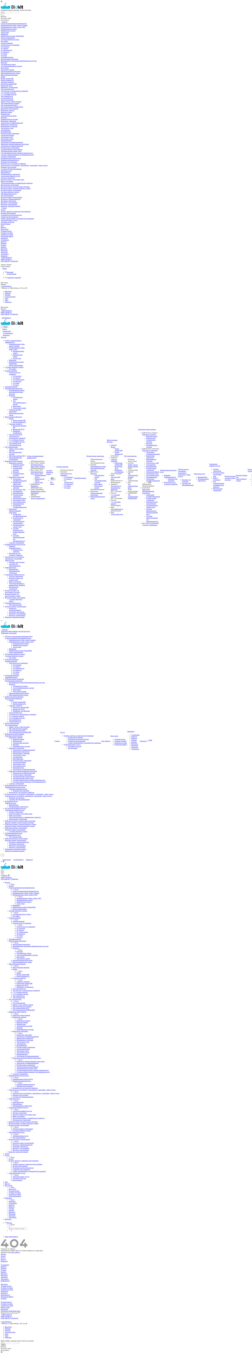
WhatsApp (8, 302)
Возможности (5, 1295)
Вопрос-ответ (5, 1307)
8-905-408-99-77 (9, 261)
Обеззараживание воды (20, 1136)
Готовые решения (18, 921)
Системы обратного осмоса (22, 914)
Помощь (3, 1298)
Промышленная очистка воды (23, 1079)
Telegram (8, 293)
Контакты (4, 1274)
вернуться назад (6, 1252)
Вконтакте (8, 291)
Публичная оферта (7, 1297)
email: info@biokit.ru (11, 1236)
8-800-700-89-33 (6, 257)
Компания (12, 1201)
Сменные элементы (23, 982)
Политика (4, 1293)
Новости (4, 1266)
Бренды (3, 1259)
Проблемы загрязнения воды (10, 1311)
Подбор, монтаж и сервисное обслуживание (27, 1164)
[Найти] (2, 14)
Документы (5, 1279)
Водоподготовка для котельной (23, 1143)
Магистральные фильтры (21, 967)
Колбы (19, 973)
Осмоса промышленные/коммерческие (26, 891)
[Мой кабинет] (2, 857)
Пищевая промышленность (26, 1084)
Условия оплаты (6, 1286)
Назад (13, 884)
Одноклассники (10, 297)
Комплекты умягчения (24, 1035)
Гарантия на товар (7, 1289)
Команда (4, 1268)
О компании (5, 1265)
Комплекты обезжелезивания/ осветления (30, 1061)
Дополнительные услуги (21, 1177)
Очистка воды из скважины (26, 927)
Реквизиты (4, 1291)
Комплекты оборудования (21, 1015)
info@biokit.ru (6, 286)
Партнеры (4, 1275)
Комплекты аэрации (23, 1021)
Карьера (3, 1272)
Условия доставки (7, 1288)
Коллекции (4, 1309)
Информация (5, 1281)
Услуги (11, 1159)
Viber (6, 298)
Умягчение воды (18, 1102)
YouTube (7, 295)
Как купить (12, 1189)
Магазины (4, 1284)
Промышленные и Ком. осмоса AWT (29, 898)
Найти (3, 1345)
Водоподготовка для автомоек (23, 1129)
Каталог (11, 886)
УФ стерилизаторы (19, 1003)
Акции (3, 1256)
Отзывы (3, 1270)
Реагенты (20, 951)
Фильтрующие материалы (21, 944)
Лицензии (4, 1277)
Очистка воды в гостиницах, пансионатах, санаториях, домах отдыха (36, 1093)
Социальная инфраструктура (22, 1111)
